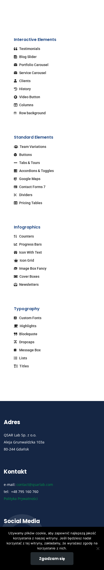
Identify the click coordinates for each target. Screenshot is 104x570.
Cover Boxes (29, 276)
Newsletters (28, 284)
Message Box (29, 350)
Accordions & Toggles (36, 171)
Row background (32, 113)
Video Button (29, 97)
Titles (24, 366)
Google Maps (29, 179)
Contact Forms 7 (31, 187)
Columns (25, 105)
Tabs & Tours (29, 163)
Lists (22, 358)
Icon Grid (26, 260)
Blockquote (27, 334)
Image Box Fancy (32, 268)
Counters (26, 236)
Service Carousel (32, 73)
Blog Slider (27, 57)
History (24, 89)
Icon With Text (30, 252)
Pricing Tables (30, 203)
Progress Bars (30, 244)
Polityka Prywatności (21, 498)
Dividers (25, 195)
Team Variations (32, 147)
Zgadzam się (52, 558)
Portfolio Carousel (33, 65)
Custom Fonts (29, 318)
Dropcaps (26, 342)
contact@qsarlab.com (34, 484)
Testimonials (29, 49)
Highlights (27, 326)
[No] (97, 548)
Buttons (25, 155)
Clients (24, 81)
